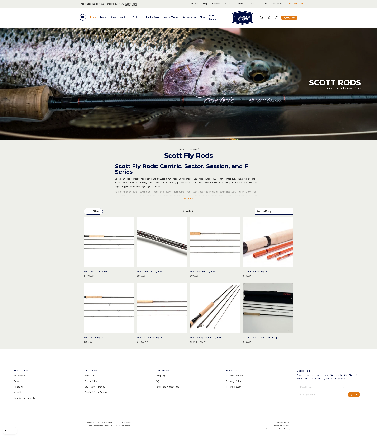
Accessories (189, 17)
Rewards (216, 3)
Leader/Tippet (170, 17)
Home (180, 149)
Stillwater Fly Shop (242, 18)
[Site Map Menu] (83, 17)
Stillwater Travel (95, 386)
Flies (202, 17)
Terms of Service (282, 426)
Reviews (277, 3)
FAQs (158, 381)
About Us (89, 375)
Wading (124, 17)
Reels (103, 17)
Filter (95, 211)
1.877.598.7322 (294, 3)
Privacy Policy (234, 381)
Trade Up (19, 386)
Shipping (160, 375)
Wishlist (19, 392)
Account (265, 3)
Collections (191, 149)
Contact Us (91, 381)
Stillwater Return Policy (278, 429)
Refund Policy (234, 386)
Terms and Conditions (167, 386)
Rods (93, 17)
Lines (113, 17)
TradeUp (239, 3)
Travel (194, 3)
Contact (252, 3)
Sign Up (353, 394)
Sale (227, 3)
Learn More (131, 4)
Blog (205, 3)
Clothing (137, 17)
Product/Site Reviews (96, 392)
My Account (20, 375)
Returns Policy (234, 375)
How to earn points (24, 398)
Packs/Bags (152, 17)
